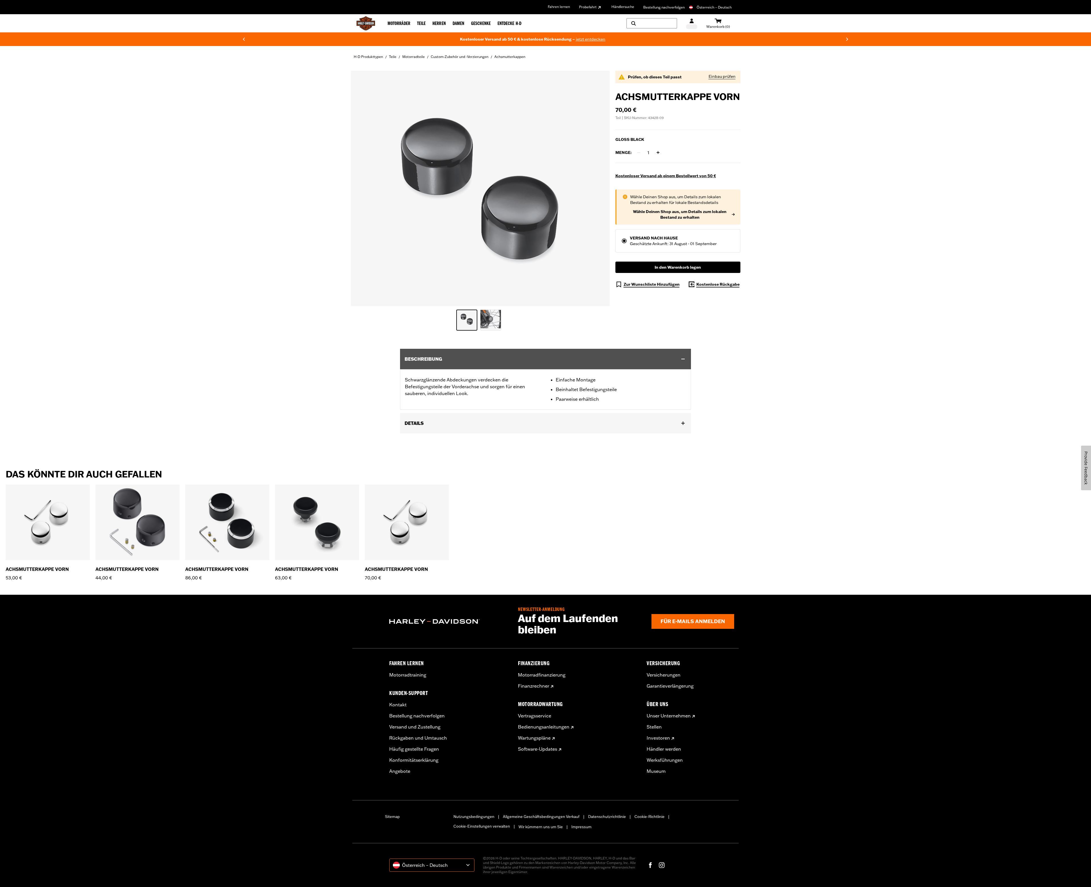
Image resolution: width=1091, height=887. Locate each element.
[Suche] (651, 23)
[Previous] (244, 39)
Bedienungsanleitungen (543, 727)
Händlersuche (622, 7)
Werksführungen (665, 760)
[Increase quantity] (658, 152)
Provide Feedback (1086, 468)
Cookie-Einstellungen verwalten (481, 826)
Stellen (654, 727)
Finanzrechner (533, 686)
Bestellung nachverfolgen (664, 7)
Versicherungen (663, 675)
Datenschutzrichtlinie (607, 816)
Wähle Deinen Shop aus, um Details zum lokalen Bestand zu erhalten (679, 214)
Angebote (399, 771)
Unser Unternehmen (669, 716)
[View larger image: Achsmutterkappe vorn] (480, 187)
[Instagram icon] (661, 865)
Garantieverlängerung (670, 686)
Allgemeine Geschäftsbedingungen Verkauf (541, 816)
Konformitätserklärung (413, 760)
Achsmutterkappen (509, 57)
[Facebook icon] (650, 865)
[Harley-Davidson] (449, 621)
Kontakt (398, 704)
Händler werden (664, 749)
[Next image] (598, 188)
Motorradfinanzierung (541, 675)
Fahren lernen (559, 7)
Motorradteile (413, 57)
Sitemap (392, 816)
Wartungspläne (534, 738)
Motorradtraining (407, 675)
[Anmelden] (692, 23)
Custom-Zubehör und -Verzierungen (459, 57)
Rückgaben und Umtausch (418, 738)
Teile (392, 57)
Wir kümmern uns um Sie (541, 827)
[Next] (847, 39)
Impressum (581, 827)
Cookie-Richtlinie (649, 816)
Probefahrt (588, 7)
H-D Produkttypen (368, 57)
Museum (656, 771)
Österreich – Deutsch (714, 7)
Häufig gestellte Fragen (414, 749)
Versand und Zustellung (414, 727)
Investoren (658, 738)
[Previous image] (362, 188)
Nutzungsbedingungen (473, 816)
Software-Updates (537, 749)
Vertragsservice (534, 716)
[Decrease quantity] (639, 152)
